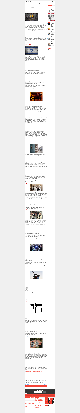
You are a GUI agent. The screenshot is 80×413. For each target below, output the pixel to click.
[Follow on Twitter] (52, 1)
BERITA (46, 405)
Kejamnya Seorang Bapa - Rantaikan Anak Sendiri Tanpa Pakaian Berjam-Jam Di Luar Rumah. (39, 403)
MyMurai (40, 411)
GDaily (43, 395)
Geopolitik (47, 403)
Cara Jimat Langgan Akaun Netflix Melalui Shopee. (52, 24)
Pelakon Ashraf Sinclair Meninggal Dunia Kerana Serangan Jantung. (52, 39)
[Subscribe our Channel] (54, 1)
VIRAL (51, 400)
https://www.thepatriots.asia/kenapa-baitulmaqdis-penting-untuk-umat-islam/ (35, 371)
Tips (51, 403)
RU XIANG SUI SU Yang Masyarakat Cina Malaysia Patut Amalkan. (52, 44)
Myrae (29, 395)
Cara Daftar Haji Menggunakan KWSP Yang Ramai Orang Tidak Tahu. (39, 405)
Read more (53, 26)
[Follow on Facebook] (51, 1)
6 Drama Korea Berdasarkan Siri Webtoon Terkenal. (52, 29)
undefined (51, 46)
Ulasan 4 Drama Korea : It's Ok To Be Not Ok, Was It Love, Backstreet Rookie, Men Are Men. (52, 34)
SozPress (36, 395)
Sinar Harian (50, 395)
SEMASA (47, 400)
